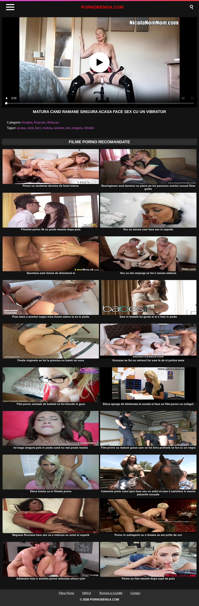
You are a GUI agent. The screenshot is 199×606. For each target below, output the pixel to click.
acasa (21, 128)
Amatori (27, 122)
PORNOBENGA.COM (102, 7)
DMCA (86, 593)
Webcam (53, 122)
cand (30, 128)
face (38, 128)
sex (68, 128)
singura (77, 128)
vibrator (89, 128)
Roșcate (39, 122)
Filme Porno (66, 593)
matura (47, 128)
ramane (59, 128)
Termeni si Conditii (110, 593)
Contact (135, 593)
